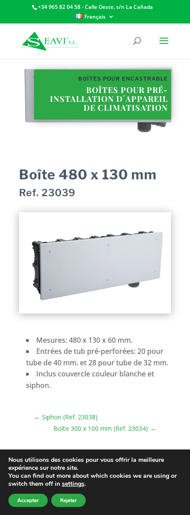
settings (73, 484)
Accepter (28, 500)
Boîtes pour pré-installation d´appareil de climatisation (109, 99)
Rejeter (68, 500)
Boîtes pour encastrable (123, 78)
